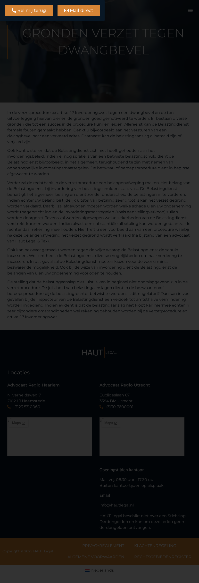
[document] (99, 291)
